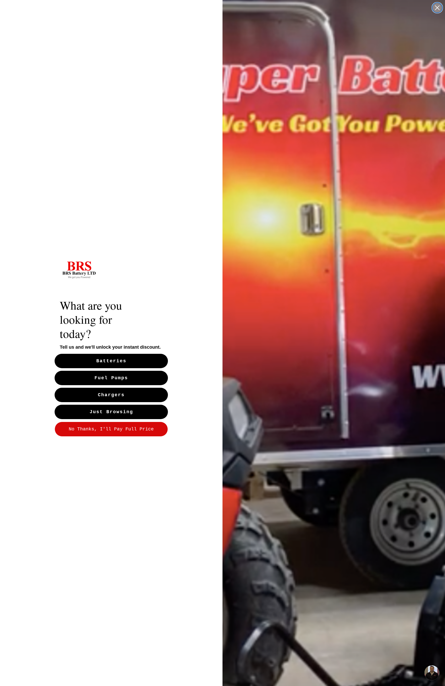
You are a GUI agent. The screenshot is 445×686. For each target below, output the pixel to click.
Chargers (111, 395)
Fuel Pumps (111, 378)
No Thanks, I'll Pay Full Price (111, 429)
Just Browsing (111, 411)
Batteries (111, 361)
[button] (431, 672)
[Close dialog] (437, 8)
